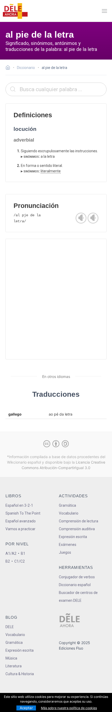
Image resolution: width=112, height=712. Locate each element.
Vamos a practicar (20, 529)
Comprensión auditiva (77, 529)
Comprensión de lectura (78, 521)
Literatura (13, 666)
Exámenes (67, 544)
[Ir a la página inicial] (9, 68)
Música (11, 658)
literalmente (51, 171)
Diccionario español (75, 585)
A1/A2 (10, 553)
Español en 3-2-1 (19, 505)
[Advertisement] (56, 299)
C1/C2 (19, 561)
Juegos (65, 552)
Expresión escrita (73, 537)
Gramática (67, 505)
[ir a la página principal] (15, 11)
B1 (23, 553)
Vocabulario (68, 513)
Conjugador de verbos (77, 577)
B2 (7, 561)
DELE (9, 627)
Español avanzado (20, 521)
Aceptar (26, 708)
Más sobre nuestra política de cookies (69, 708)
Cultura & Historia (19, 674)
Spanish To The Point (22, 513)
